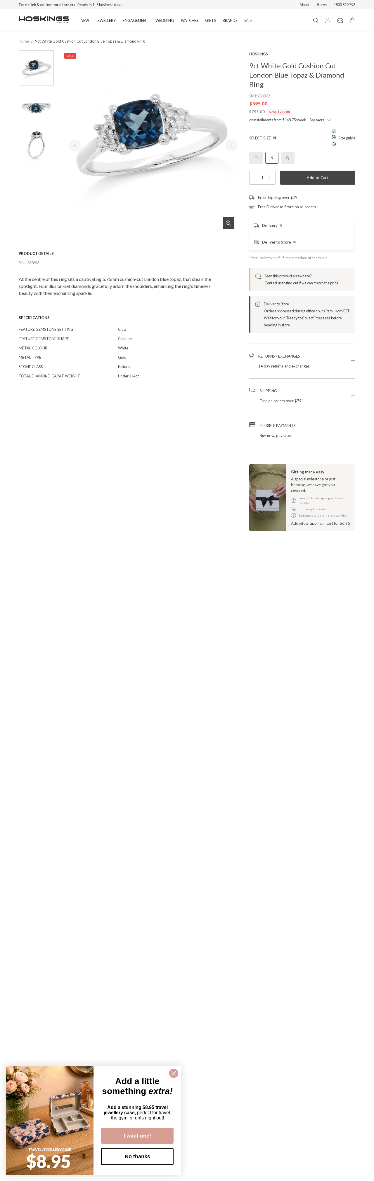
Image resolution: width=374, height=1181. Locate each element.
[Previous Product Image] (75, 145)
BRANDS (230, 20)
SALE (248, 20)
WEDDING (164, 20)
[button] (302, 361)
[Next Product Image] (231, 145)
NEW (85, 20)
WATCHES (189, 20)
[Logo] (44, 20)
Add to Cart (317, 177)
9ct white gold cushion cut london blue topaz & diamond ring (90, 41)
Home (24, 41)
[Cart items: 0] (352, 20)
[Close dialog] (174, 1073)
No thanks (137, 1156)
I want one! (137, 1136)
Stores (321, 4)
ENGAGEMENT (135, 20)
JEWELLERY (106, 20)
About (304, 4)
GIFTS (210, 20)
